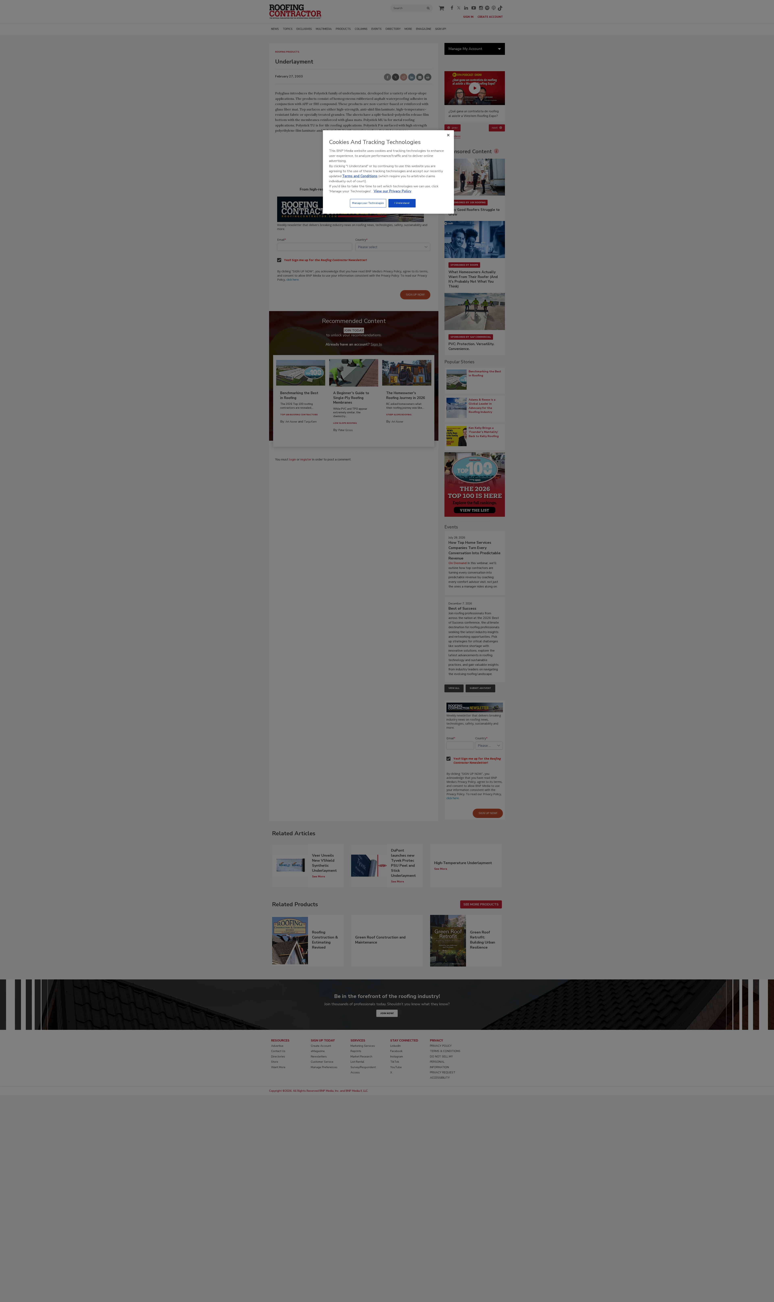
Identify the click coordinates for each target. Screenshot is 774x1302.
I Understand (402, 203)
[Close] (448, 135)
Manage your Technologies (368, 203)
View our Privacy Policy (392, 191)
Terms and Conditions (360, 176)
